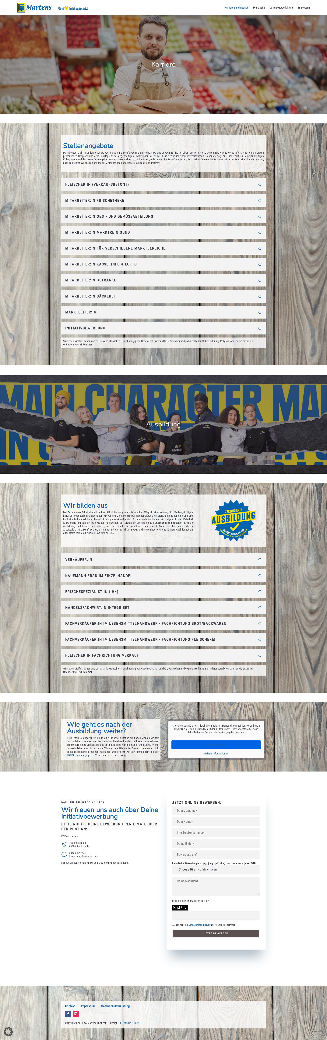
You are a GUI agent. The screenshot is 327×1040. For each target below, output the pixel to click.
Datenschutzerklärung (282, 7)
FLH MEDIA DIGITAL (130, 1022)
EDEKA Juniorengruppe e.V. (82, 755)
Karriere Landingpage (236, 7)
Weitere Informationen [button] (216, 753)
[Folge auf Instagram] (76, 1014)
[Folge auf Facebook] (68, 1014)
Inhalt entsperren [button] (216, 744)
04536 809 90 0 (77, 852)
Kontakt (70, 1006)
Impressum (304, 7)
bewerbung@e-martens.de (83, 856)
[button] (8, 1031)
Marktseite (259, 7)
